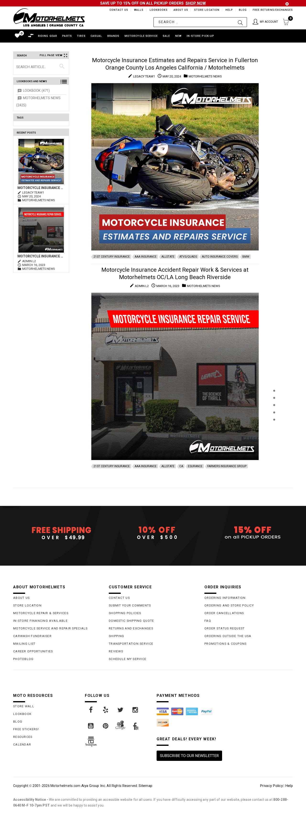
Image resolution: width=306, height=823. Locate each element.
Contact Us (116, 9)
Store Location (206, 9)
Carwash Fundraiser (32, 636)
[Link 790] (121, 710)
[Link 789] (106, 710)
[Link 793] (106, 726)
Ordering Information (225, 598)
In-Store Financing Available (40, 621)
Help (228, 9)
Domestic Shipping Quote (131, 621)
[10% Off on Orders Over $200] (153, 533)
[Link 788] (91, 710)
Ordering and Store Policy (229, 605)
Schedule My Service (127, 659)
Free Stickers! (26, 729)
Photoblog (23, 659)
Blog (242, 9)
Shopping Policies (125, 613)
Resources (23, 737)
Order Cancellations (224, 613)
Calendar (22, 744)
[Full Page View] (274, 380)
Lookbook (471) (36, 91)
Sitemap (145, 786)
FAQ (207, 621)
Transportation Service (131, 643)
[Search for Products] (274, 427)
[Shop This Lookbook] (274, 395)
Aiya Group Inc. (93, 786)
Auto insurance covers (220, 256)
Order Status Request (224, 628)
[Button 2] (240, 22)
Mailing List (24, 643)
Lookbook (22, 714)
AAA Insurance (146, 256)
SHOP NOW (196, 3)
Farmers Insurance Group (226, 466)
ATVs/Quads (188, 256)
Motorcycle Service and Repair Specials (50, 628)
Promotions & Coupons (225, 643)
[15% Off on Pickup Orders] (248, 533)
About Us (180, 9)
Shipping (116, 636)
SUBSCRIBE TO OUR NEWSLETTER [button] (189, 755)
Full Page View (51, 55)
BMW (245, 256)
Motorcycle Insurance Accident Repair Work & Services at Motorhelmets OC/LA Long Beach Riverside (41, 256)
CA (181, 466)
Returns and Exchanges (131, 628)
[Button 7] (62, 66)
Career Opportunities (33, 651)
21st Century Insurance (111, 256)
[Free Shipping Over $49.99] (57, 533)
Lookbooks (157, 9)
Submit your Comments (130, 605)
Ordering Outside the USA (227, 636)
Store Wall (23, 706)
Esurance (195, 466)
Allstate (168, 256)
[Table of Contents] (274, 443)
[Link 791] (135, 710)
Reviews (116, 651)
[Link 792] (91, 726)
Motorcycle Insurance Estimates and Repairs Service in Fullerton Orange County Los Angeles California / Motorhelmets (41, 188)
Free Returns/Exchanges (272, 9)
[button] (265, 22)
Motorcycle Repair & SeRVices (40, 613)
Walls (137, 9)
